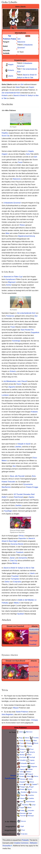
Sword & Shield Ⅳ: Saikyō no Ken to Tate (18, 567)
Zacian (12, 558)
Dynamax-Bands (17, 544)
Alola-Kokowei (30, 801)
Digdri (22, 826)
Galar (18, 87)
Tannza (29, 789)
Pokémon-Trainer (10, 39)
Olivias (21, 535)
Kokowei (22, 779)
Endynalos (17, 581)
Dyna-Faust (33, 676)
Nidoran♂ (29, 772)
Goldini (31, 779)
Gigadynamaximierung (26, 236)
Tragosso (22, 769)
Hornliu (21, 740)
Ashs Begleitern (8, 714)
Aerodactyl (25, 805)
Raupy (21, 738)
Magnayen (12, 282)
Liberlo (10, 76)
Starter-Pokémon (22, 711)
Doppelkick (35, 332)
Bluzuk (36, 743)
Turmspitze (15, 579)
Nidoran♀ (22, 774)
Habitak (30, 769)
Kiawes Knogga (32, 487)
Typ (9, 36)
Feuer (20, 162)
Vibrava (22, 798)
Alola (34, 476)
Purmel (21, 784)
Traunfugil (32, 757)
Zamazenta (23, 558)
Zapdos (31, 497)
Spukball (20, 613)
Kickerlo (11, 70)
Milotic (14, 563)
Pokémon (23, 727)
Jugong (32, 760)
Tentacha (32, 752)
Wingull (31, 787)
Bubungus (31, 816)
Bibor (35, 740)
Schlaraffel (23, 763)
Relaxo (22, 225)
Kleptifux (5, 133)
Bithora (32, 782)
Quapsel (30, 774)
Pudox (22, 752)
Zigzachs (11, 387)
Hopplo (10, 64)
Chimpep (34, 720)
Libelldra (18, 446)
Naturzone (21, 42)
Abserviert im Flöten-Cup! (12, 276)
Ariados (22, 789)
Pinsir (32, 749)
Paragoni (22, 787)
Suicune (23, 821)
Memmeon (29, 732)
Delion (7, 581)
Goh (18, 39)
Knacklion (31, 795)
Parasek (28, 743)
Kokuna (28, 740)
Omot (22, 746)
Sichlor (8, 285)
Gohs (16, 727)
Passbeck (19, 552)
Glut (35, 316)
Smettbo (36, 738)
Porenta (29, 746)
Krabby (22, 810)
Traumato (23, 816)
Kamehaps (16, 340)
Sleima (36, 776)
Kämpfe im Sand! (23, 444)
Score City (5, 135)
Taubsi (21, 772)
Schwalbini (22, 760)
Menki (29, 807)
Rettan (29, 776)
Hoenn (18, 384)
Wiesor (29, 755)
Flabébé (34, 784)
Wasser (16, 708)
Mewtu (16, 602)
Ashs (28, 154)
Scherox (22, 749)
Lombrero (5, 395)
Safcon (27, 738)
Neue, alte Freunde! (17, 476)
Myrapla (21, 776)
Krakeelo (34, 411)
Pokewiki (25, 840)
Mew (7, 233)
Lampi (33, 805)
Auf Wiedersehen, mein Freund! (15, 381)
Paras (21, 743)
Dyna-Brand (33, 667)
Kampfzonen (10, 279)
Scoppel (21, 807)
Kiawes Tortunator (8, 481)
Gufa (21, 801)
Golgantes (34, 766)
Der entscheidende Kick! (11, 92)
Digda (30, 813)
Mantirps (22, 755)
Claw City (13, 560)
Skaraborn (24, 792)
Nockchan (34, 792)
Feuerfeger (8, 511)
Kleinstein (23, 813)
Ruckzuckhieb (34, 629)
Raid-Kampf (18, 497)
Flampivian (10, 316)
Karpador (22, 782)
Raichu (23, 795)
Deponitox (22, 538)
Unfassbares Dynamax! (12, 202)
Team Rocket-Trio (27, 329)
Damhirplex (23, 757)
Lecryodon (31, 810)
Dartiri (28, 784)
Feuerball (15, 576)
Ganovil (32, 763)
